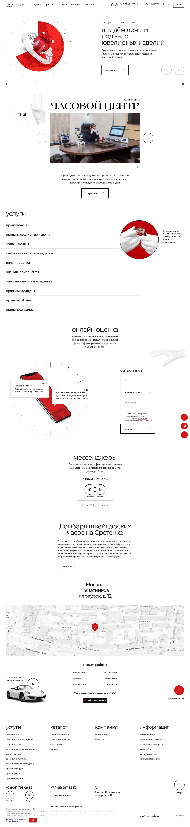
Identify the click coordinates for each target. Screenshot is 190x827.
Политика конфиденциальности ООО (21, 809)
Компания (89, 4)
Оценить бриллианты (22, 272)
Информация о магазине (152, 744)
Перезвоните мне (62, 795)
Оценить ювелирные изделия (29, 281)
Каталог (58, 727)
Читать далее (69, 566)
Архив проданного (149, 754)
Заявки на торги (147, 734)
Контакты (99, 739)
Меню (178, 4)
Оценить (129, 429)
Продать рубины (18, 300)
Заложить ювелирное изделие (29, 253)
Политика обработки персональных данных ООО (26, 811)
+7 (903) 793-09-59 (95, 478)
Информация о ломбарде (152, 739)
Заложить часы (17, 243)
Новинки (54, 749)
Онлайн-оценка (18, 262)
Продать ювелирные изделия (28, 234)
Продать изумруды (20, 290)
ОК (33, 820)
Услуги (13, 727)
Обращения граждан (150, 759)
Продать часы (16, 225)
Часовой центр (102, 734)
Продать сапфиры (20, 309)
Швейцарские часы (59, 734)
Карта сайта (145, 749)
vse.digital (180, 815)
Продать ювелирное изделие (20, 739)
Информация (154, 727)
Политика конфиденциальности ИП (20, 813)
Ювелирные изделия (60, 739)
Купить (37, 4)
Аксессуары (56, 744)
